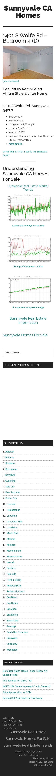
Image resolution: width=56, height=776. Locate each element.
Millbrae (11, 539)
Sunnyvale (12, 638)
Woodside (12, 649)
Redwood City (14, 585)
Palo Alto (11, 574)
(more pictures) (11, 81)
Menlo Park (13, 533)
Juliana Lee (19, 751)
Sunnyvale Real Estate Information (28, 320)
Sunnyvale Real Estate (28, 732)
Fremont (11, 504)
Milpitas (11, 544)
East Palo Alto (12, 492)
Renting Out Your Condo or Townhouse (23, 698)
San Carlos (12, 603)
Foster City (11, 498)
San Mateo (12, 614)
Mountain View (14, 556)
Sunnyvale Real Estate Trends (28, 745)
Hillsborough (13, 510)
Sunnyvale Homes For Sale (25, 335)
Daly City (10, 486)
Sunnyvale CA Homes (28, 11)
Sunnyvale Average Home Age (28, 307)
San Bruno (12, 597)
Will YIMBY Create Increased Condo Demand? (27, 686)
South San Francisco (17, 632)
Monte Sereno (14, 550)
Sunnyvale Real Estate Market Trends (28, 187)
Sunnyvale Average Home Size (28, 225)
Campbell (10, 475)
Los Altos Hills (14, 521)
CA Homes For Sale (43, 765)
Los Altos (12, 515)
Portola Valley (14, 579)
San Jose (12, 609)
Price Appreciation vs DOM (17, 692)
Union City (12, 643)
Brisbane (10, 463)
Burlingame (11, 469)
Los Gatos (12, 527)
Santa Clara (12, 620)
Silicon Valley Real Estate (41, 762)
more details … (16, 143)
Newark (11, 562)
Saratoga (11, 626)
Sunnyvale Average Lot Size (28, 266)
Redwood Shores (16, 591)
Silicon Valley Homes (43, 758)
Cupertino (10, 480)
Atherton (9, 451)
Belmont (9, 457)
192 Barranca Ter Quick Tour (17, 680)
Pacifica (11, 568)
